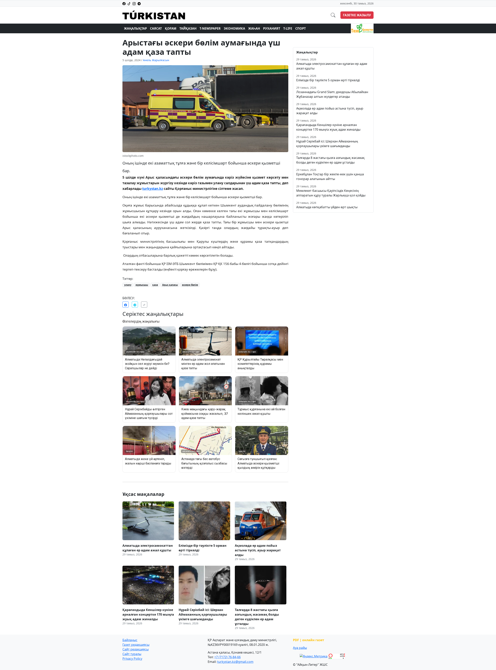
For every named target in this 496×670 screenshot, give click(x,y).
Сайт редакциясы (135, 649)
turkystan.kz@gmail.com (235, 662)
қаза (155, 284)
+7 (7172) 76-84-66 (227, 657)
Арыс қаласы (170, 284)
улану (127, 284)
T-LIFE (287, 28)
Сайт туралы (131, 654)
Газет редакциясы (135, 645)
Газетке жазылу (357, 15)
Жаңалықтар (135, 28)
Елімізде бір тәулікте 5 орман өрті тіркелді (328, 80)
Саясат (156, 28)
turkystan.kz (152, 188)
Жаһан (254, 28)
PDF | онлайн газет (308, 640)
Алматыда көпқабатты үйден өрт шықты (326, 207)
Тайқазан (187, 28)
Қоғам (170, 28)
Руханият (271, 28)
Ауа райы (300, 648)
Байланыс (129, 640)
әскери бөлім (190, 284)
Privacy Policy (132, 658)
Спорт (300, 28)
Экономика (234, 28)
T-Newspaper (210, 28)
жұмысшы (141, 284)
